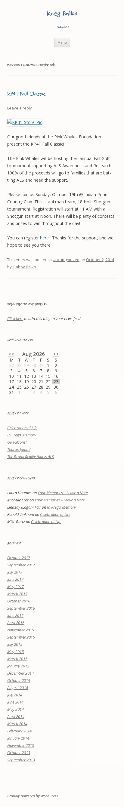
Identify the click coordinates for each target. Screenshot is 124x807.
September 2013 (21, 759)
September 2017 (21, 565)
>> (56, 353)
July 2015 (14, 644)
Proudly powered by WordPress (32, 796)
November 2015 (20, 630)
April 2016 (15, 622)
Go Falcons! (16, 442)
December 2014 (20, 673)
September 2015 (21, 637)
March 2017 (17, 593)
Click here (15, 318)
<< (11, 353)
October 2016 (18, 601)
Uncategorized (66, 259)
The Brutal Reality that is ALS (30, 456)
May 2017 (15, 586)
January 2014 (18, 738)
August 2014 (17, 687)
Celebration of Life (22, 427)
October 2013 (18, 752)
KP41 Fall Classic (26, 93)
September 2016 (21, 608)
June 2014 (15, 702)
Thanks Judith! (18, 449)
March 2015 (17, 658)
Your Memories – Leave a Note (63, 492)
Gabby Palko (24, 267)
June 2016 (15, 615)
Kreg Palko (62, 13)
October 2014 (18, 680)
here (44, 238)
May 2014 (15, 709)
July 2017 (14, 572)
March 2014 (17, 723)
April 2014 (15, 716)
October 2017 (18, 557)
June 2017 (15, 579)
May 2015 (15, 651)
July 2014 (14, 695)
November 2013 (20, 745)
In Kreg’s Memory (21, 435)
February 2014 (19, 731)
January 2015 (18, 666)
